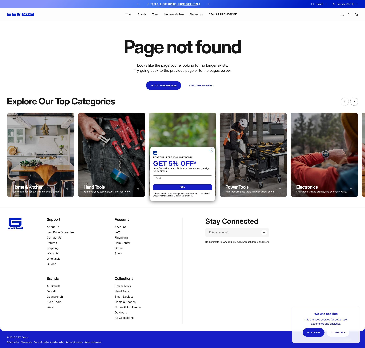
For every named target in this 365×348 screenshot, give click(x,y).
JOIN (182, 187)
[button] (155, 153)
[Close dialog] (211, 150)
